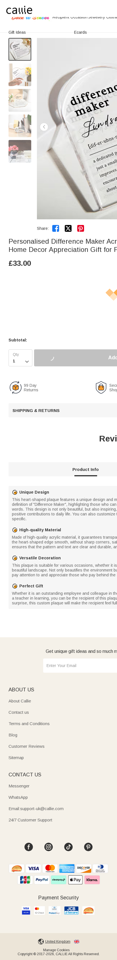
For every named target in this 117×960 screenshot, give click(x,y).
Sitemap (16, 757)
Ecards (80, 32)
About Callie (20, 700)
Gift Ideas (17, 32)
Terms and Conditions (29, 723)
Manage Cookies (56, 950)
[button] (44, 127)
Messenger (19, 785)
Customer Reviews (27, 746)
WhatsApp (18, 797)
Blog (13, 734)
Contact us (19, 712)
